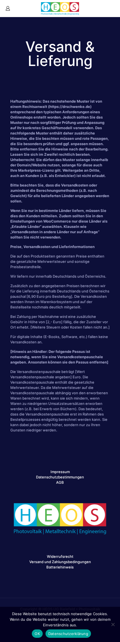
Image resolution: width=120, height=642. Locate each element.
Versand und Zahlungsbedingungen (60, 562)
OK (37, 633)
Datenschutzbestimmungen (60, 477)
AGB (60, 482)
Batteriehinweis (60, 567)
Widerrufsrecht (60, 556)
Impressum (60, 471)
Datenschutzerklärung (68, 633)
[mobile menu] (112, 8)
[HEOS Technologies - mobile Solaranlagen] (60, 8)
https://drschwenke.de (69, 106)
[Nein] (113, 624)
